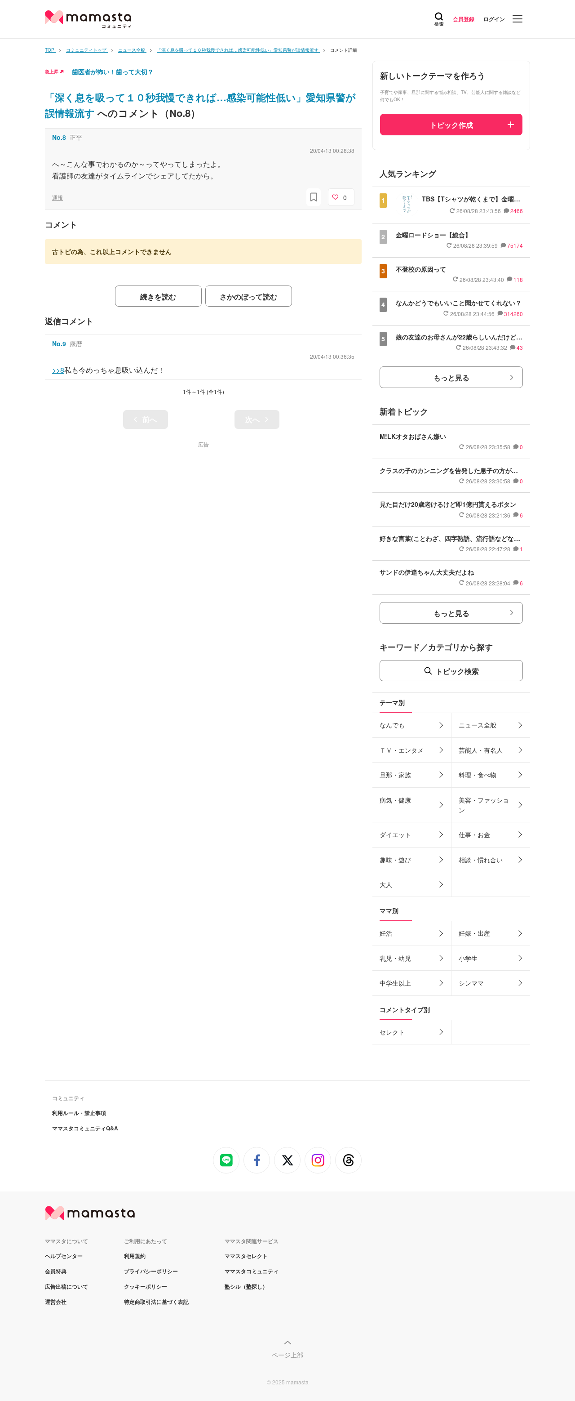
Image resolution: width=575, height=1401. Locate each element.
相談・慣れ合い (481, 859)
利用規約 (135, 1255)
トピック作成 (451, 125)
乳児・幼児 (395, 958)
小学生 (468, 958)
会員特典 (55, 1271)
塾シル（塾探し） (246, 1286)
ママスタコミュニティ (252, 1271)
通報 (57, 197)
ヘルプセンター (64, 1255)
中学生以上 (395, 982)
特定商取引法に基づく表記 (156, 1301)
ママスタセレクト (246, 1255)
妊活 (386, 932)
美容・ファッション (484, 804)
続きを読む (158, 296)
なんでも (392, 724)
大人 (386, 884)
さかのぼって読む (248, 296)
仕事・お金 (474, 834)
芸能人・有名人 (481, 749)
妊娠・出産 (474, 932)
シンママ (471, 982)
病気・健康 (395, 799)
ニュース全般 (477, 724)
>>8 (58, 370)
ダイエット (395, 834)
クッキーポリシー (145, 1286)
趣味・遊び (395, 859)
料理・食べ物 (477, 774)
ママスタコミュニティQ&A (85, 1128)
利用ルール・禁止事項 (79, 1112)
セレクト (392, 1031)
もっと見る (451, 377)
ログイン (494, 19)
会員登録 (463, 19)
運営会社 (55, 1301)
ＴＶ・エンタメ (402, 749)
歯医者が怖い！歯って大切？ (113, 71)
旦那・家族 (395, 774)
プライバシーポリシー (151, 1271)
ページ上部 (287, 1354)
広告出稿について (66, 1286)
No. (59, 137)
